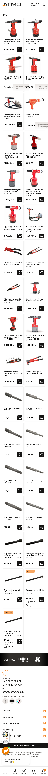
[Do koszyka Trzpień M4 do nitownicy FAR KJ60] (19, 417)
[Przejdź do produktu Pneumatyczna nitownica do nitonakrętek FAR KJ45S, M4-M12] (35, 28)
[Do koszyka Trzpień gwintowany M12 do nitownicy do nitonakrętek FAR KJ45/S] (19, 563)
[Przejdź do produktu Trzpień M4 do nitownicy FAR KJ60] (13, 397)
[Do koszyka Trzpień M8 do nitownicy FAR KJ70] (41, 527)
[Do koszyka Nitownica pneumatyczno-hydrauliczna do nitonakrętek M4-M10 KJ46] (41, 345)
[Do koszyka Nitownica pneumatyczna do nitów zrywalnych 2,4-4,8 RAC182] (19, 199)
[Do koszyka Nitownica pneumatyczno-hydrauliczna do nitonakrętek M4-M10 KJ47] (19, 163)
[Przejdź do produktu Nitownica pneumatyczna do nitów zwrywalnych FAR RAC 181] (35, 65)
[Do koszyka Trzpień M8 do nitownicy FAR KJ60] (19, 527)
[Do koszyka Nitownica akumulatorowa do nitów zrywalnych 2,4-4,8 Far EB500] (19, 345)
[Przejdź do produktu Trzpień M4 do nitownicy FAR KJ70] (35, 397)
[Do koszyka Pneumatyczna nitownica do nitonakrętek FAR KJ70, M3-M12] (19, 124)
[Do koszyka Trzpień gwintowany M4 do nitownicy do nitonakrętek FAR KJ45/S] (19, 641)
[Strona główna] (11, 4)
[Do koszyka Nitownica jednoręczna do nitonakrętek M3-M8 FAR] (41, 381)
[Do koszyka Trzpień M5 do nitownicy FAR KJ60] (19, 454)
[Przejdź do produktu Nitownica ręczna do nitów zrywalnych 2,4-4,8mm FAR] (13, 251)
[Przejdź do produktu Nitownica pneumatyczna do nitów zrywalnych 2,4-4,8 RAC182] (13, 178)
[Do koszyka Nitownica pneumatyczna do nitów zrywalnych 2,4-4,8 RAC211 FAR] (41, 163)
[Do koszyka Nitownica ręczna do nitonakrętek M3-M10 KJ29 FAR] (19, 381)
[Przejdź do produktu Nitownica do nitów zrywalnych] (35, 103)
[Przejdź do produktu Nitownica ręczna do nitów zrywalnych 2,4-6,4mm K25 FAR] (13, 287)
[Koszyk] (43, 772)
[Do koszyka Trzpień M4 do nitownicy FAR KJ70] (41, 417)
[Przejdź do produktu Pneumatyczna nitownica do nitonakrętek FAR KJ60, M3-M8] (13, 28)
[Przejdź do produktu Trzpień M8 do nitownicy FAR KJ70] (35, 506)
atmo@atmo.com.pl (13, 691)
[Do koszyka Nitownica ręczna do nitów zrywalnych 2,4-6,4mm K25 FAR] (19, 308)
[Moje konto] (33, 772)
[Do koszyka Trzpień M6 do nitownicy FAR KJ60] (19, 490)
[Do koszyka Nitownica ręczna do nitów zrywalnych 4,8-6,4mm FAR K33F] (41, 272)
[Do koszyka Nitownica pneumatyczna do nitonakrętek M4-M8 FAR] (41, 308)
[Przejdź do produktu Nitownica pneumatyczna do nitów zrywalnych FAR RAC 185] (13, 65)
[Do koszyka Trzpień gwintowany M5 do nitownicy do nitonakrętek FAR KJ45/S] (41, 599)
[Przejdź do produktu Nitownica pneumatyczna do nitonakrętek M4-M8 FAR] (35, 287)
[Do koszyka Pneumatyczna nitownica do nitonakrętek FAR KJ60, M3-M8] (19, 49)
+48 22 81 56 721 (11, 681)
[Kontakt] (24, 772)
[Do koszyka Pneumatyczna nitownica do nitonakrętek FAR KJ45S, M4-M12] (41, 49)
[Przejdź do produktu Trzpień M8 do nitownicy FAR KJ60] (13, 506)
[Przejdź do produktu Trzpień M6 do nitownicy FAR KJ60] (13, 469)
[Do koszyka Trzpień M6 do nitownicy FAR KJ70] (41, 490)
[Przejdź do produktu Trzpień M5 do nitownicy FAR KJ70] (35, 433)
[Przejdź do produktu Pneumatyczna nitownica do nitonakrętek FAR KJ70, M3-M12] (13, 103)
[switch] (5, 741)
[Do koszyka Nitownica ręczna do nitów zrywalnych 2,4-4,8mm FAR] (19, 272)
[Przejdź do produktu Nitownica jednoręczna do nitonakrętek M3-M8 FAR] (35, 360)
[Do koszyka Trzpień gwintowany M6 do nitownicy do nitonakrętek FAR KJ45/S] (41, 563)
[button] (5, 772)
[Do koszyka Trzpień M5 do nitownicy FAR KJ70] (41, 454)
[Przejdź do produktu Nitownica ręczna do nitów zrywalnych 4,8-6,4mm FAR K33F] (35, 251)
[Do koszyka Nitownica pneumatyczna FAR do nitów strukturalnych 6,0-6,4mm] (19, 236)
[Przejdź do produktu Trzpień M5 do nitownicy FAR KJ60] (13, 433)
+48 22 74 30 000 (12, 685)
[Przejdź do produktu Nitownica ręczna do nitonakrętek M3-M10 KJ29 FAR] (13, 360)
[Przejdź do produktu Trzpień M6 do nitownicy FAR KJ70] (35, 469)
